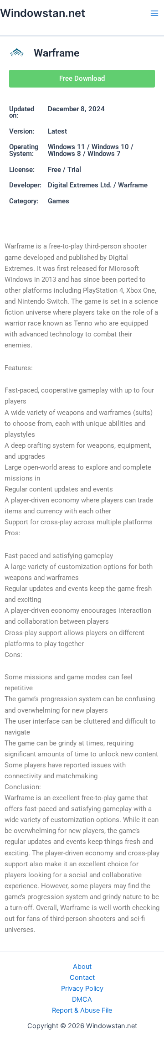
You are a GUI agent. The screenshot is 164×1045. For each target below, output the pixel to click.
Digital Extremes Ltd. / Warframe (98, 185)
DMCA (82, 999)
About (82, 966)
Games (58, 201)
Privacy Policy (82, 988)
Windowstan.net (42, 13)
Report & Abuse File (82, 1010)
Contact (82, 977)
